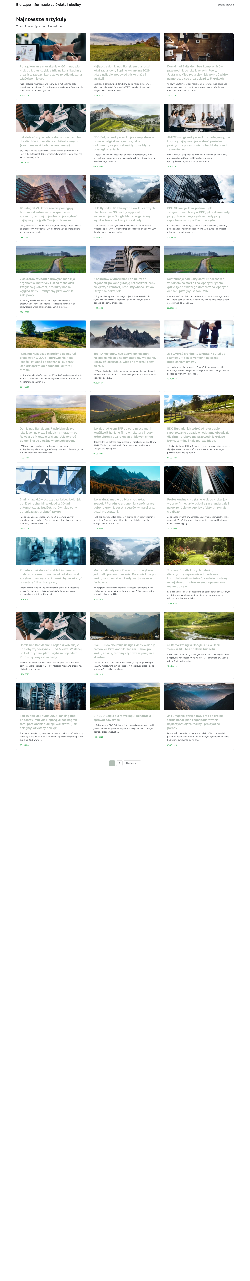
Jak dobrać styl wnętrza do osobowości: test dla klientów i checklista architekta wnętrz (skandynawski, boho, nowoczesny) (51, 141)
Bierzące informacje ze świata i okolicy (48, 4)
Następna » (132, 763)
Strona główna (226, 4)
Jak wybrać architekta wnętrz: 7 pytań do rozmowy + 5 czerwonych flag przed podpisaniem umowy (196, 358)
